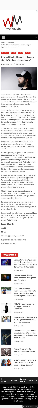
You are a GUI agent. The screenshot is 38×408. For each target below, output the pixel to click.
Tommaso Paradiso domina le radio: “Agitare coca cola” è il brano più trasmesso (25, 319)
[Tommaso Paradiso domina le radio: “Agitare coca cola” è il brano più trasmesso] (6, 319)
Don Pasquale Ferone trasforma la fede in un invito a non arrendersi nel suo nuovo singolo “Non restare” (25, 292)
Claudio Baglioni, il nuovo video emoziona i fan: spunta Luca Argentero (25, 277)
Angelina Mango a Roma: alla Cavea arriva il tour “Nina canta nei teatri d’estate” (25, 362)
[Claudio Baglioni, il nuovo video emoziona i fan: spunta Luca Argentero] (6, 277)
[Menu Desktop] (3, 37)
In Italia (13, 53)
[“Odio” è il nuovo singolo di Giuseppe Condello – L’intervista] (6, 308)
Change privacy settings (30, 406)
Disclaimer (13, 380)
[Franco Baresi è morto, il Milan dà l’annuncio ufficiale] (6, 352)
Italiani (21, 53)
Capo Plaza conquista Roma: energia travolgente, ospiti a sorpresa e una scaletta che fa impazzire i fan (25, 334)
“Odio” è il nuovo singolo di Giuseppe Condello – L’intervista (24, 306)
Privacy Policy (23, 380)
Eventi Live (5, 53)
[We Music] (12, 22)
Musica (28, 53)
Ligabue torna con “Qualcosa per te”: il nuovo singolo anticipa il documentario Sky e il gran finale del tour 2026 (25, 263)
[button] (36, 37)
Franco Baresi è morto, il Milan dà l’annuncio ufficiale (24, 350)
